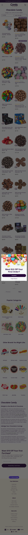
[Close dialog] (25, 255)
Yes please (14, 275)
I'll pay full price (14, 278)
